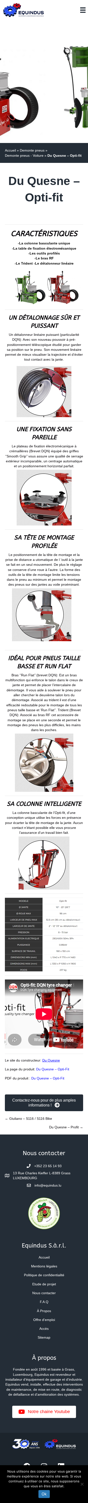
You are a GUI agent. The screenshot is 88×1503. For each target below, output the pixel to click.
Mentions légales (44, 1266)
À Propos (44, 1311)
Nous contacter (44, 1293)
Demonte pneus (32, 150)
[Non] (81, 1484)
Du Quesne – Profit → (66, 1127)
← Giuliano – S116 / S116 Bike (28, 1118)
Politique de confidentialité (44, 1275)
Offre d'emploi (44, 1320)
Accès (44, 1329)
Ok (44, 1493)
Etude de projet (44, 1284)
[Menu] (83, 10)
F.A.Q (44, 1302)
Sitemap (44, 1337)
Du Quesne (51, 1060)
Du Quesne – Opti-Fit (52, 1069)
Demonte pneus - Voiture (24, 155)
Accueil (10, 150)
